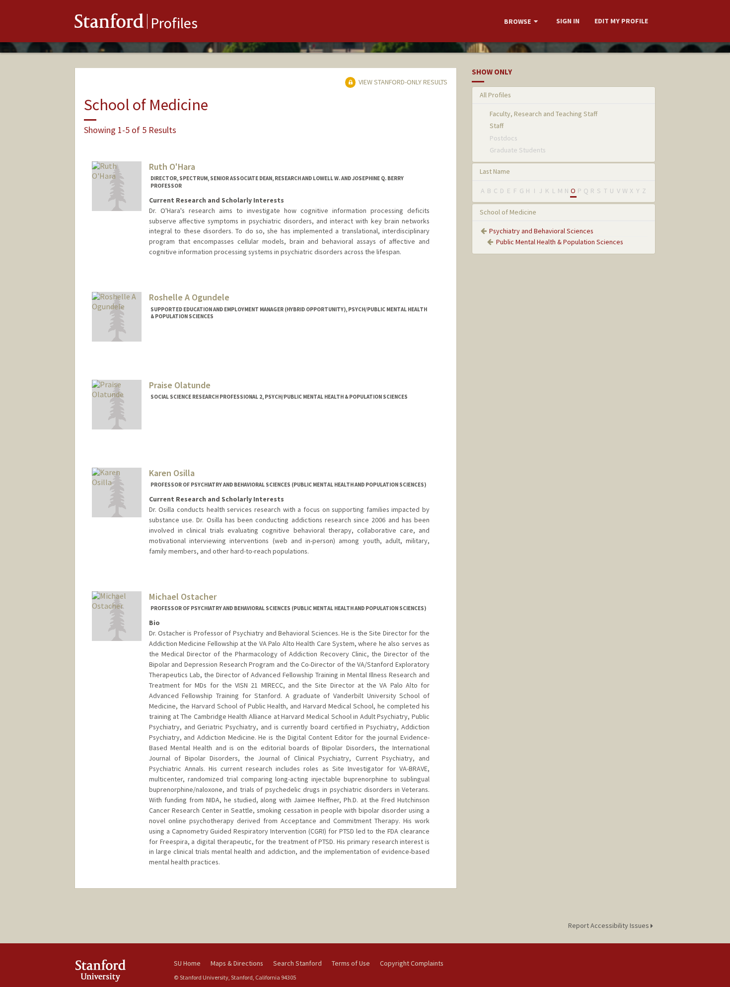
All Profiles (495, 94)
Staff (497, 125)
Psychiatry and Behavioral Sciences (541, 230)
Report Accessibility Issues (609, 925)
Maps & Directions (237, 963)
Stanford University (116, 970)
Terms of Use (351, 963)
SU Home (187, 963)
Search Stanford (297, 963)
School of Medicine (508, 212)
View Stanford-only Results (402, 81)
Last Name (495, 171)
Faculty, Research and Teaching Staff (543, 113)
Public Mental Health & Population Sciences (559, 241)
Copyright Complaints (411, 963)
